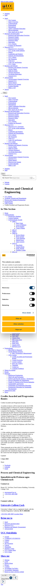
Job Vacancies (12, 59)
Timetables (8, 547)
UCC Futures (12, 44)
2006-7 (14, 221)
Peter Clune (19, 223)
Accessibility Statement (11, 570)
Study (6, 522)
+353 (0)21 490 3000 (7, 514)
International (12, 27)
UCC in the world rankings (16, 50)
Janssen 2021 (16, 345)
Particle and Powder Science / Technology (21, 378)
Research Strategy (13, 39)
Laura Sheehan (20, 238)
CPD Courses (9, 203)
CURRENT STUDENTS (12, 538)
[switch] (32, 293)
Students (7, 13)
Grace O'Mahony (21, 225)
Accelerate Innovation (15, 74)
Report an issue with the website (14, 572)
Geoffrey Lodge (21, 250)
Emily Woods (20, 248)
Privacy (7, 565)
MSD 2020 (15, 335)
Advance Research (14, 72)
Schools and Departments (16, 55)
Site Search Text (7, 178)
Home (6, 213)
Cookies (7, 566)
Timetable (15, 365)
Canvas (7, 545)
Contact (7, 540)
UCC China (12, 64)
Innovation (11, 42)
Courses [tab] (7, 184)
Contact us (15, 367)
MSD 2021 (15, 343)
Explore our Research (14, 45)
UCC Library (12, 57)
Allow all (18, 318)
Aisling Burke (20, 247)
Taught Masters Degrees (15, 351)
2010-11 (14, 243)
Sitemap (7, 560)
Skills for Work (12, 71)
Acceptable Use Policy (11, 568)
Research (7, 373)
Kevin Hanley (20, 226)
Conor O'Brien (20, 228)
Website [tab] (7, 182)
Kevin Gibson (20, 235)
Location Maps (18, 514)
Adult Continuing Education (16, 28)
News (6, 392)
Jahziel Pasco (20, 240)
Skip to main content (7, 1)
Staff (6, 15)
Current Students (13, 218)
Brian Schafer (20, 236)
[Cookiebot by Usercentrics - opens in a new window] (26, 255)
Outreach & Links (10, 390)
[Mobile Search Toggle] (1, 93)
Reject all (18, 329)
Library (7, 542)
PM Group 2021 (17, 340)
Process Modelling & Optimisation (18, 380)
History (10, 52)
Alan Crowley (20, 242)
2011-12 (14, 252)
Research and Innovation (12, 523)
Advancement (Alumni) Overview (18, 79)
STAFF (7, 537)
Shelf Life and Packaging (16, 377)
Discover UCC (9, 525)
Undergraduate (12, 23)
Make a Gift (12, 88)
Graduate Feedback (18, 368)
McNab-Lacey (16, 346)
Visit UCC (11, 61)
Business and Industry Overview (18, 67)
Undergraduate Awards (15, 220)
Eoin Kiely (19, 245)
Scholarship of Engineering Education (19, 385)
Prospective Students (14, 216)
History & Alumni (10, 370)
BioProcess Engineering (15, 375)
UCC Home (8, 196)
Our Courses (12, 20)
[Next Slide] (3, 582)
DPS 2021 (15, 341)
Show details (26, 313)
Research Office (13, 40)
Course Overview (17, 360)
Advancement (9, 529)
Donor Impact (12, 82)
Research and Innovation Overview (19, 35)
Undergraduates (9, 215)
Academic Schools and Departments (15, 198)
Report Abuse (9, 563)
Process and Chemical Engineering (15, 200)
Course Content (17, 362)
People (7, 372)
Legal (6, 561)
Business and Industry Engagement (15, 527)
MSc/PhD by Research (15, 350)
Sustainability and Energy (16, 384)
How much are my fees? (15, 32)
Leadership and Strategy (15, 54)
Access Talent (12, 69)
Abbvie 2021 (16, 338)
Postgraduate (12, 25)
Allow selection (18, 324)
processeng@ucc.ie (10, 492)
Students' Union (9, 548)
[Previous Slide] (15, 578)
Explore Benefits (13, 86)
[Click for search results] (33, 178)
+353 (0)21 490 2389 (11, 494)
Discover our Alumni (14, 84)
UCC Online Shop (10, 550)
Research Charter (13, 37)
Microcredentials (13, 30)
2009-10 (14, 233)
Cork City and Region (15, 62)
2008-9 (14, 231)
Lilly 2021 (15, 336)
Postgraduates (9, 201)
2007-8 (14, 230)
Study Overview (13, 22)
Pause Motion (5, 578)
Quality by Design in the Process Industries (21, 382)
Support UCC (12, 76)
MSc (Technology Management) (22, 353)
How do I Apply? (17, 363)
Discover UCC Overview (16, 49)
